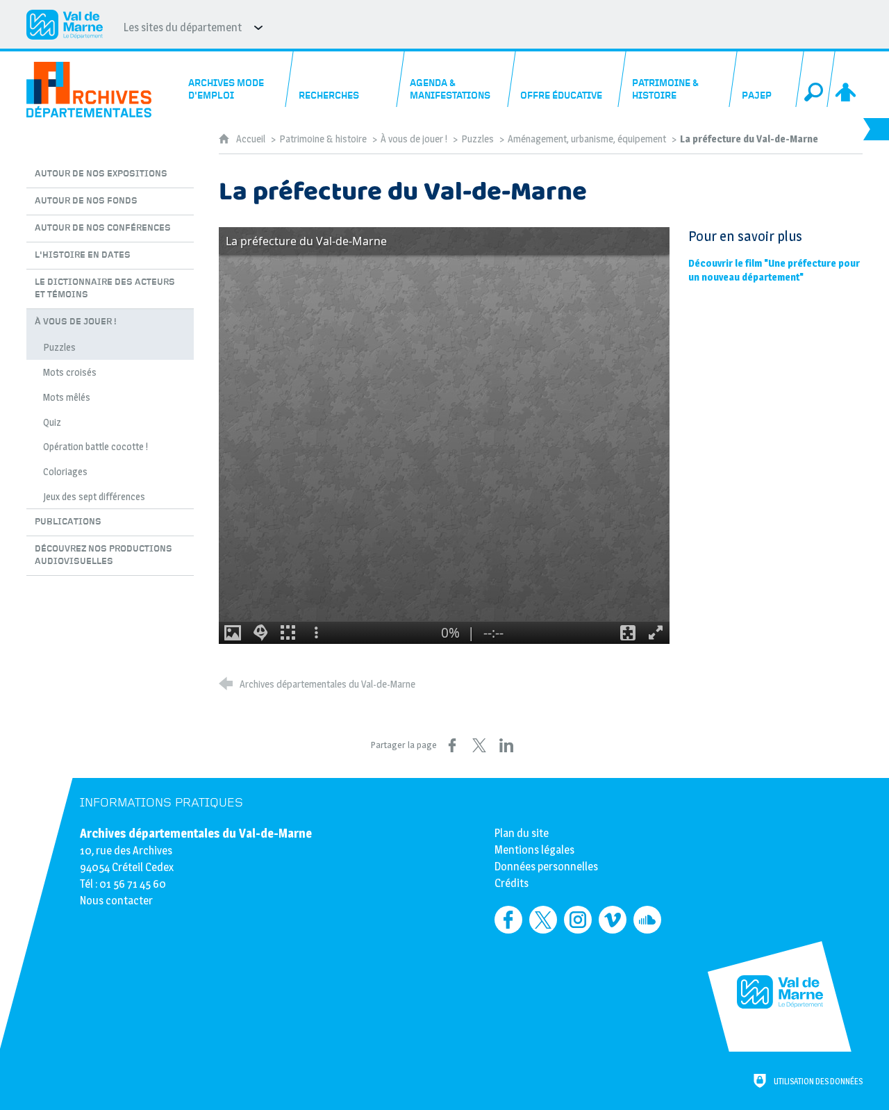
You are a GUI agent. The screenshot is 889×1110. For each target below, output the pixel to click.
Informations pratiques (161, 802)
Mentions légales (534, 849)
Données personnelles (546, 866)
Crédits (512, 883)
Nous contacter (116, 900)
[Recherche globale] (815, 79)
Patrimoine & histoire (323, 139)
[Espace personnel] (846, 79)
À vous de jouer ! (414, 139)
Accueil (251, 139)
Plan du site (522, 833)
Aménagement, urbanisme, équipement (588, 139)
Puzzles (477, 139)
